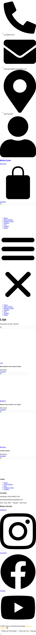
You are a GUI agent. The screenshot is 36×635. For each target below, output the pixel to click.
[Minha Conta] (18, 157)
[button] (18, 266)
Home (6, 218)
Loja (5, 224)
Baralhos (3, 401)
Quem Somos (8, 219)
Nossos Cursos (9, 221)
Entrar (6, 228)
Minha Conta (5, 160)
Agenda (6, 223)
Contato (6, 226)
